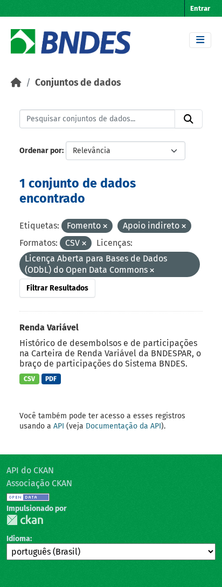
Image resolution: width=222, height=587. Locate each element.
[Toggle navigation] (200, 40)
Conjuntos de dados (78, 82)
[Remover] (105, 226)
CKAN (24, 520)
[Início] (16, 82)
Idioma (18, 538)
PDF (51, 379)
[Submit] (189, 119)
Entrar (200, 8)
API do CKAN (30, 470)
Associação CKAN (39, 483)
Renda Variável (49, 327)
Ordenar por (40, 150)
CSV (29, 379)
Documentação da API (123, 426)
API (58, 426)
